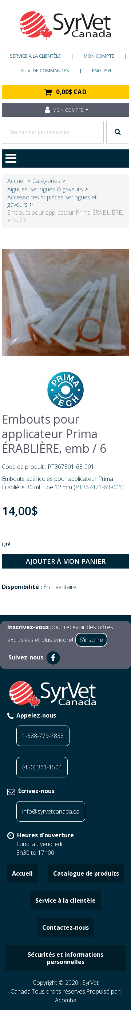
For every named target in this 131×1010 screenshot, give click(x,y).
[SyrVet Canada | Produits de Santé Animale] (65, 25)
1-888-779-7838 (43, 736)
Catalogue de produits (86, 873)
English (101, 70)
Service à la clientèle (35, 56)
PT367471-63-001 (98, 487)
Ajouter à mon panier (66, 561)
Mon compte (99, 56)
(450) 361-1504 (42, 767)
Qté (6, 544)
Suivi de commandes (44, 70)
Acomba (65, 1000)
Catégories (46, 181)
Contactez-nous (65, 927)
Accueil (16, 181)
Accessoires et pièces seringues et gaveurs (52, 200)
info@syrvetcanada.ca (50, 811)
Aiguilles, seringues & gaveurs (45, 189)
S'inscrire (91, 640)
